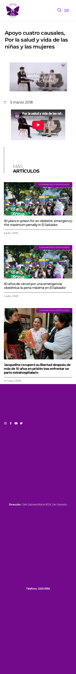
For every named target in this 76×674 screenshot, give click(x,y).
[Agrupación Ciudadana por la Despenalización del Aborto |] (12, 10)
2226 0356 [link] (44, 588)
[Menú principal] (66, 10)
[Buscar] (59, 10)
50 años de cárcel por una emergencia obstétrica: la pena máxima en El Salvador (35, 286)
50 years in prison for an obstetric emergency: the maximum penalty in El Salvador (38, 223)
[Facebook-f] (10, 423)
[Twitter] (21, 423)
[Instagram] (5, 423)
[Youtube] (16, 423)
